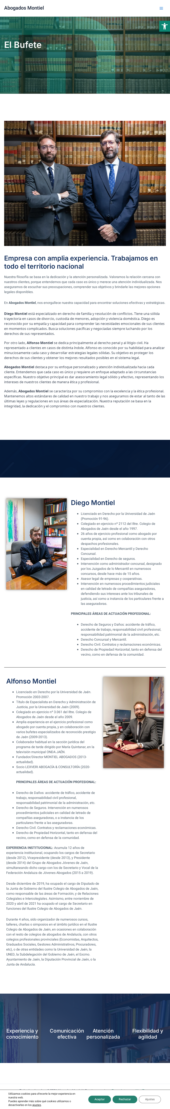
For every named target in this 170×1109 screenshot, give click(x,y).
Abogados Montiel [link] (24, 8)
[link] (164, 26)
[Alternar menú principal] (161, 8)
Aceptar (100, 1099)
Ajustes (150, 1099)
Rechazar (125, 1099)
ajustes (36, 1105)
